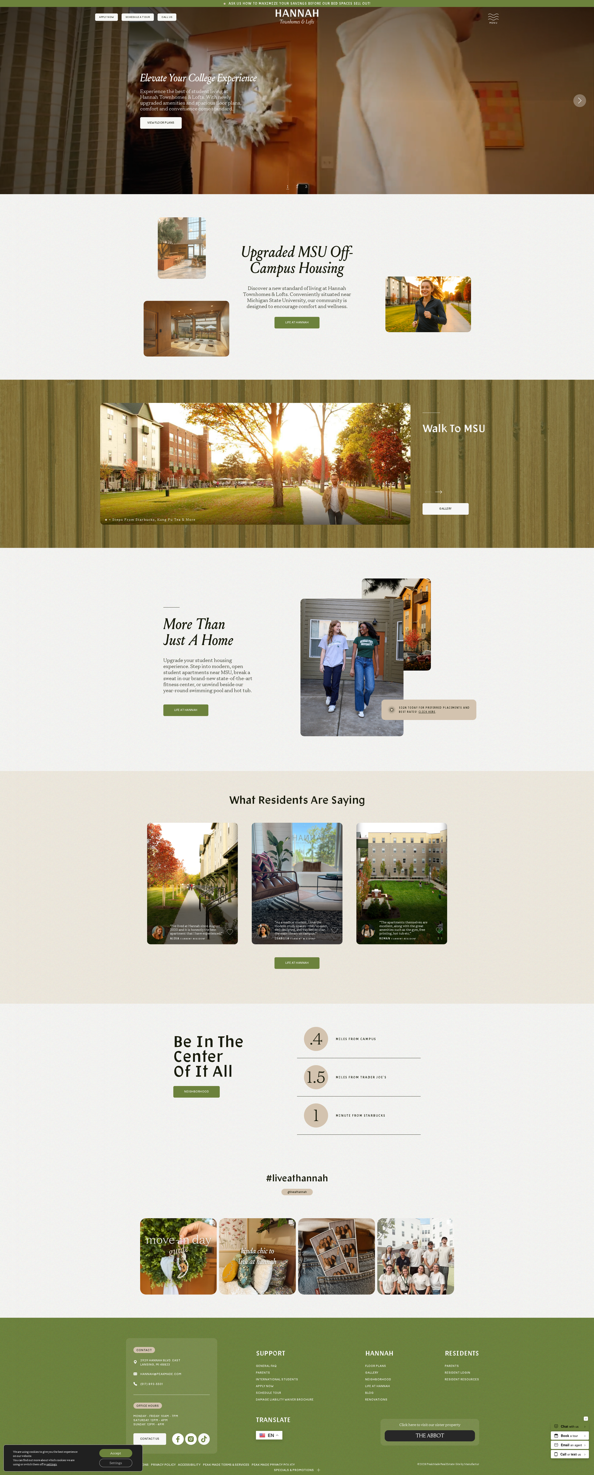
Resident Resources (462, 1379)
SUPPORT (270, 1353)
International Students (277, 1379)
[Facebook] (178, 1439)
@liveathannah (297, 1191)
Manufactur (471, 1464)
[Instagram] (191, 1439)
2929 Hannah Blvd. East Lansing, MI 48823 (160, 1362)
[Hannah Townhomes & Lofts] (297, 17)
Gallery (371, 1372)
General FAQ (266, 1366)
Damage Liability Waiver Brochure (285, 1399)
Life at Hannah (377, 1386)
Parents (263, 1372)
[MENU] (493, 17)
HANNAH (379, 1353)
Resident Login (457, 1372)
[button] (297, 1470)
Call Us (166, 17)
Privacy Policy (163, 1464)
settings (51, 1464)
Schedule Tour (268, 1393)
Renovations (376, 1399)
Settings (116, 1463)
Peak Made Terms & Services (226, 1464)
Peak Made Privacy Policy (273, 1464)
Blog (369, 1393)
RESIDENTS (462, 1353)
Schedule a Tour (138, 17)
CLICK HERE (427, 711)
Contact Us (149, 1438)
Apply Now (106, 17)
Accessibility (189, 1464)
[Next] (579, 100)
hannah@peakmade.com (160, 1374)
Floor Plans (375, 1366)
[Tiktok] (204, 1439)
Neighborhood (378, 1379)
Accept (115, 1453)
